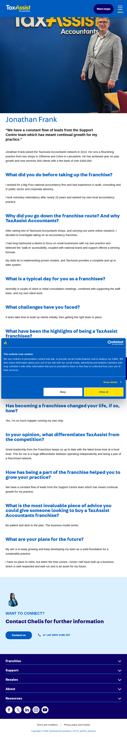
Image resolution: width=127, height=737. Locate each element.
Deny (63, 392)
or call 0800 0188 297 (56, 635)
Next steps (103, 9)
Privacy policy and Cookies (77, 725)
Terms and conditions (47, 725)
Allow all (103, 392)
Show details (110, 382)
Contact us (19, 635)
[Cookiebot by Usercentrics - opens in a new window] (109, 342)
